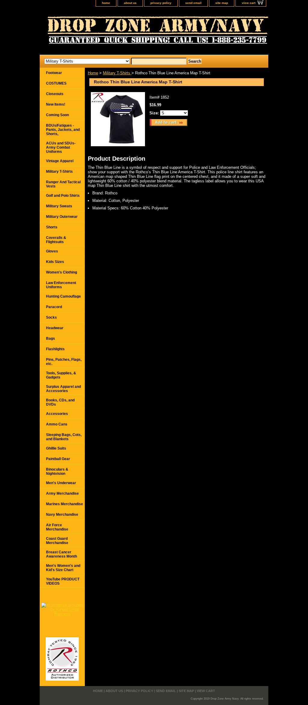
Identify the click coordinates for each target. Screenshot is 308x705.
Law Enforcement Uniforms (61, 285)
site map (221, 3)
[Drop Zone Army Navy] (115, 32)
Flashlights (55, 349)
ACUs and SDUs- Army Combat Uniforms (60, 147)
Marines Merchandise (64, 504)
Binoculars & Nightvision (57, 471)
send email (193, 3)
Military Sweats (59, 206)
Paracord (54, 307)
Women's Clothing (61, 272)
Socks (51, 317)
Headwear (54, 328)
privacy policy (160, 3)
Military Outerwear (62, 217)
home (106, 3)
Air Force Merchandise (57, 527)
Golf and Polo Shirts (63, 195)
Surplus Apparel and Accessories (63, 389)
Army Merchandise (62, 493)
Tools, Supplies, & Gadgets (61, 375)
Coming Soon (57, 115)
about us (130, 3)
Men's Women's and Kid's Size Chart (63, 568)
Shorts (51, 227)
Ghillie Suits (56, 448)
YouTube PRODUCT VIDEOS (62, 581)
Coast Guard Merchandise (57, 540)
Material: (99, 200)
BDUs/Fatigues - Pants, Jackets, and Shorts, (63, 129)
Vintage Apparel (59, 161)
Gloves (52, 251)
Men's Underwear (61, 483)
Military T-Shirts (117, 73)
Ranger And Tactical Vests (63, 184)
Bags (50, 338)
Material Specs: (106, 208)
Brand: (98, 193)
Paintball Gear (58, 459)
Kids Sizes (55, 262)
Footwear (54, 73)
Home (93, 73)
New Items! (55, 104)
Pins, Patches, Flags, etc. (64, 361)
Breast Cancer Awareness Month (61, 554)
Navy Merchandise (62, 514)
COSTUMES (56, 83)
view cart (248, 3)
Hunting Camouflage (63, 296)
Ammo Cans (56, 424)
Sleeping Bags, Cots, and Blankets (64, 437)
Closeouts (54, 94)
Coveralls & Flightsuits (56, 240)
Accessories (57, 414)
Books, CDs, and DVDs (60, 402)
